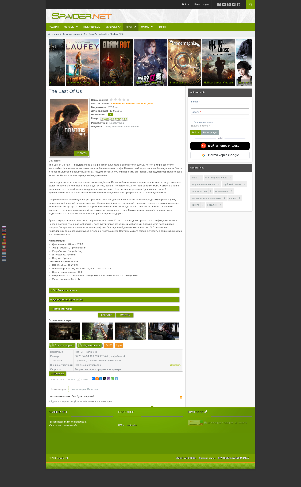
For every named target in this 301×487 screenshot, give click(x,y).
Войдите (53, 401)
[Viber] (108, 378)
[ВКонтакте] (93, 378)
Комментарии (58, 389)
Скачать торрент (64, 345)
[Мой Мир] (100, 378)
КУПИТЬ (82, 153)
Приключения (119, 118)
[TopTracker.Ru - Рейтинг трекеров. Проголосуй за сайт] (195, 422)
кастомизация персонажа (206, 198)
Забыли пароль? (200, 125)
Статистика (57, 373)
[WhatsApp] (112, 378)
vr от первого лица (216, 177)
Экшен (105, 118)
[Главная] (49, 34)
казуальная (221, 191)
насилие (212, 204)
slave (194, 177)
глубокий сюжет (232, 184)
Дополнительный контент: (68, 299)
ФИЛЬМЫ (132, 425)
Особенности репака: (65, 290)
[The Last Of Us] (69, 127)
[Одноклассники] (97, 378)
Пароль (195, 111)
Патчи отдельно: (62, 308)
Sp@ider (84, 379)
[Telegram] (116, 378)
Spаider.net (62, 458)
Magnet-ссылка (91, 345)
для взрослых (199, 191)
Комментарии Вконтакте (85, 389)
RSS (181, 397)
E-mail (194, 101)
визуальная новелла (203, 184)
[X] (104, 378)
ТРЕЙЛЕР (106, 315)
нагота (195, 204)
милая (232, 198)
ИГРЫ (121, 425)
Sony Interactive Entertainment (122, 126)
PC (110, 114)
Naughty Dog (116, 122)
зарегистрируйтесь (71, 401)
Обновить (175, 364)
